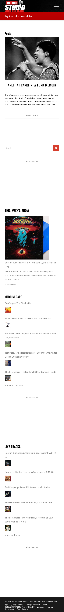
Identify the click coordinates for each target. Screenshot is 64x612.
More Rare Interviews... (15, 385)
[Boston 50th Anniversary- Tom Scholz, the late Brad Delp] (27, 238)
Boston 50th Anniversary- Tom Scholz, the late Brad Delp (30, 264)
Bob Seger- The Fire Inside (18, 303)
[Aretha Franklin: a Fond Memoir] (32, 58)
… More (15, 279)
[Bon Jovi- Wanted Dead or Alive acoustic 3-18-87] (8, 478)
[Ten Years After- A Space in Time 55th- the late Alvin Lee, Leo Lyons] (8, 344)
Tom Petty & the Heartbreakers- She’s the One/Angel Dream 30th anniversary (31, 354)
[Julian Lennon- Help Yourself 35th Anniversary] (8, 325)
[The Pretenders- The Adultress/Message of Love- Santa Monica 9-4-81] (8, 528)
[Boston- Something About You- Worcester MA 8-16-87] (8, 463)
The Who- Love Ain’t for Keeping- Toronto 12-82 (29, 502)
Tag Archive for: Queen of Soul (18, 16)
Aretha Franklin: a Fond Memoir (32, 85)
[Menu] (55, 6)
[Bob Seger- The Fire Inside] (8, 310)
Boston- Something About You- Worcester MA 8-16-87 (31, 455)
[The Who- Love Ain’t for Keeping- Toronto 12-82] (8, 509)
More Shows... (11, 285)
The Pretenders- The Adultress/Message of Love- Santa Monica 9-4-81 (29, 519)
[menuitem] (55, 6)
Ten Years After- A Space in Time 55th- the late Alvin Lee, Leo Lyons (30, 335)
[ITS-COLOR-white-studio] (26, 6)
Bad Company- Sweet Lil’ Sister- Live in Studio (27, 487)
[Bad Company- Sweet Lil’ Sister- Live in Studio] (8, 494)
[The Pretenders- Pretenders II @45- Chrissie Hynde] (8, 378)
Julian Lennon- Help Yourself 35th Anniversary (28, 318)
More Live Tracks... (13, 535)
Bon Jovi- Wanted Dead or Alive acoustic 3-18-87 (29, 472)
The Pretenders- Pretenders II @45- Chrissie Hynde (30, 372)
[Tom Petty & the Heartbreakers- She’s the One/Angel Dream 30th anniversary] (8, 363)
